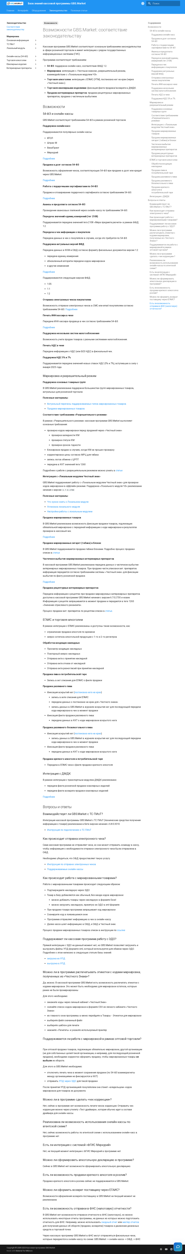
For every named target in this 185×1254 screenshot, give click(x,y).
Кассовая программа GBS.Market (40, 1248)
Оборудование (39, 10)
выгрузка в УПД (56, 963)
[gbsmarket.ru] (161, 1249)
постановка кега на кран (88, 692)
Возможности (50, 23)
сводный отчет (109, 1222)
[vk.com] (171, 1249)
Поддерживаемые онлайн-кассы (65, 869)
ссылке (121, 930)
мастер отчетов (130, 1222)
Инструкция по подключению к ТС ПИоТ (69, 830)
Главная (10, 10)
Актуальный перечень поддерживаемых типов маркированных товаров (86, 403)
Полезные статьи (79, 10)
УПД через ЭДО (67, 1081)
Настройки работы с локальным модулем (69, 511)
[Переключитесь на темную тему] (143, 3)
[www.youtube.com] (166, 1249)
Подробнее (49, 158)
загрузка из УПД (56, 958)
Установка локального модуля (63, 506)
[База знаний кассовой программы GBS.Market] (14, 3)
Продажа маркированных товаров (66, 408)
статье (119, 470)
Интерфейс (23, 10)
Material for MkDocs (24, 1251)
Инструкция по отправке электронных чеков (71, 864)
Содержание (154, 23)
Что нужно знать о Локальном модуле (68, 501)
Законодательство (58, 10)
